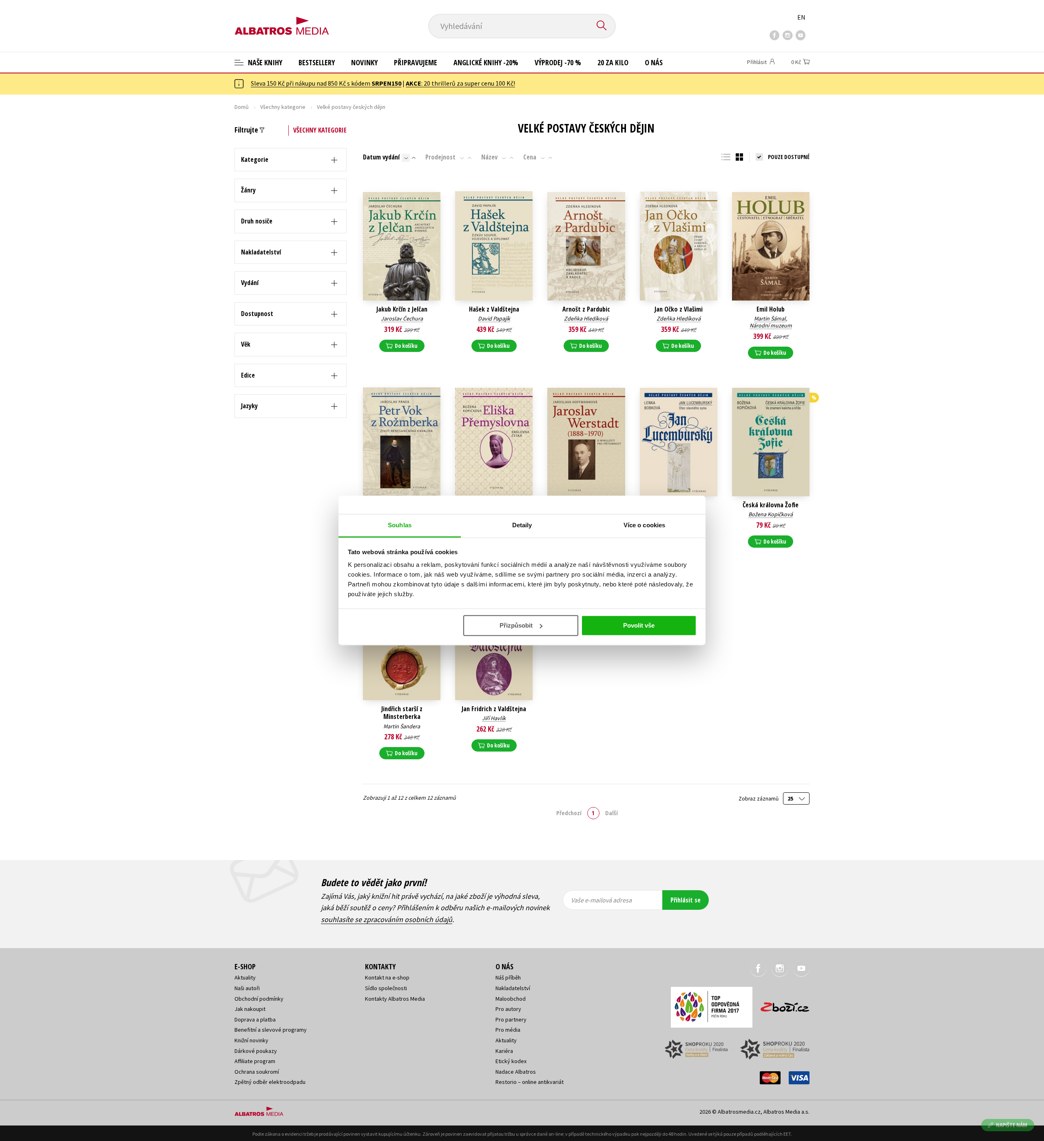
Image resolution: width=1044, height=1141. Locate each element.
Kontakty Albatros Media (395, 998)
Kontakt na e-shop (387, 977)
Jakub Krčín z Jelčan (401, 309)
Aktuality (245, 977)
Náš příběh (508, 977)
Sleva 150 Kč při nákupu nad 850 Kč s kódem (326, 83)
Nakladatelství (512, 988)
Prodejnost (440, 157)
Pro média (507, 1029)
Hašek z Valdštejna (494, 309)
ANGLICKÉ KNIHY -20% (485, 62)
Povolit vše (639, 625)
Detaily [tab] (522, 525)
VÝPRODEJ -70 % (558, 62)
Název (489, 157)
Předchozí (569, 813)
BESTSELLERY (317, 62)
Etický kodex (510, 1061)
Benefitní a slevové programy (270, 1029)
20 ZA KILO (612, 62)
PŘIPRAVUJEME (415, 62)
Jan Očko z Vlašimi (679, 309)
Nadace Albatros (515, 1071)
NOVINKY (364, 62)
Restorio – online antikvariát (529, 1082)
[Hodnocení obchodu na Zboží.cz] (781, 1004)
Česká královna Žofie (770, 505)
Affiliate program (254, 1061)
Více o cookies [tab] (644, 525)
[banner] (281, 19)
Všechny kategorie (282, 107)
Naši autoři (247, 988)
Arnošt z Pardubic (586, 309)
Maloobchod (510, 998)
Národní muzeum (771, 325)
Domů (241, 107)
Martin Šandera (401, 726)
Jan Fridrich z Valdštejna (494, 709)
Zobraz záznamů (759, 798)
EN (801, 17)
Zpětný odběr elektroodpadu (269, 1082)
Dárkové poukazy (255, 1051)
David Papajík (494, 318)
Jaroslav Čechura (402, 318)
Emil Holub (770, 309)
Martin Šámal (770, 318)
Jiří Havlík (494, 718)
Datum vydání (381, 157)
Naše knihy (264, 62)
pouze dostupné (789, 157)
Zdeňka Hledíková (586, 318)
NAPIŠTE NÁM (1011, 1125)
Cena (529, 157)
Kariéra (504, 1051)
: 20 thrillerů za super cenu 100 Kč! (460, 83)
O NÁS (654, 62)
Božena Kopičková (770, 514)
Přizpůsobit (516, 625)
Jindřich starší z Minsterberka (401, 713)
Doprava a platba (255, 1019)
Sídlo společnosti (386, 988)
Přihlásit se (685, 900)
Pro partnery (510, 1019)
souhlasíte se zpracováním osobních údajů (386, 919)
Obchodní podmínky (258, 998)
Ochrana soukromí (256, 1071)
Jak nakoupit (249, 1009)
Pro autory (508, 1009)
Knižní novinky (251, 1040)
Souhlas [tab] (399, 525)
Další (611, 813)
